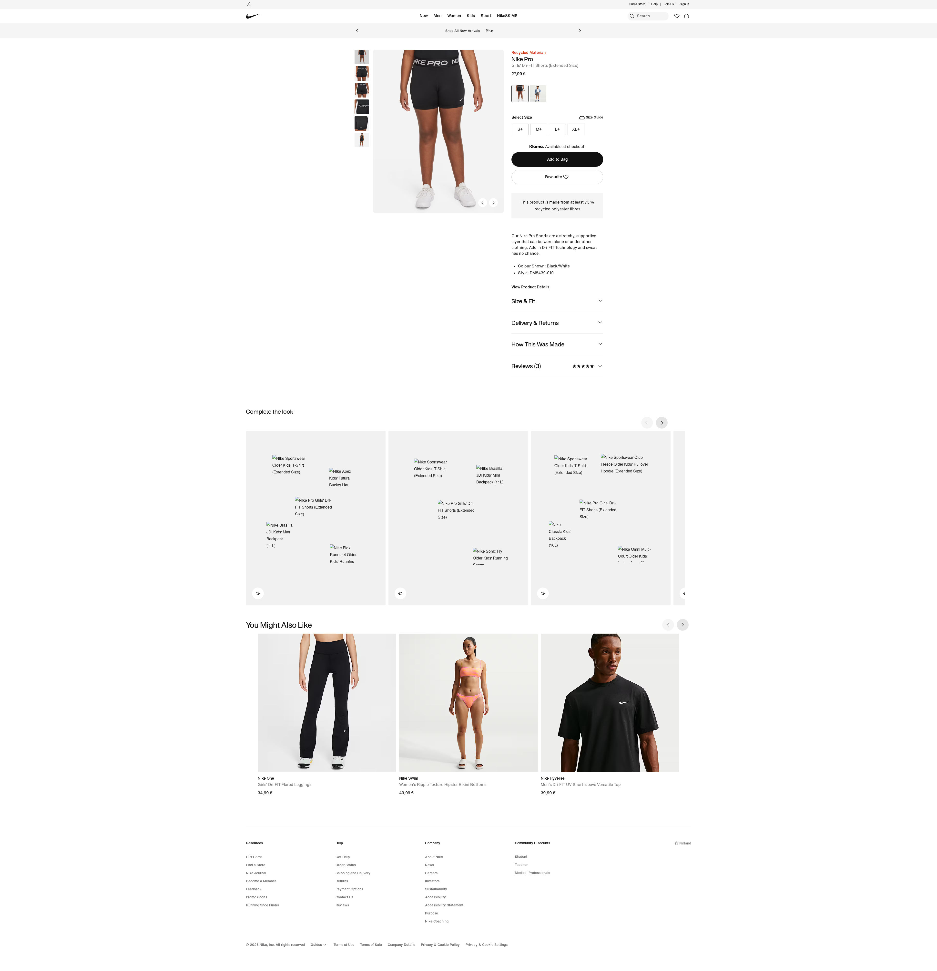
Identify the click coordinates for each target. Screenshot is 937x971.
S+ (520, 129)
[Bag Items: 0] (686, 16)
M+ (539, 129)
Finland (685, 843)
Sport (486, 16)
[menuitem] (659, 4)
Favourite (553, 177)
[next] (662, 423)
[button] (362, 73)
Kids (471, 16)
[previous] (647, 423)
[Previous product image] (482, 202)
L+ (557, 129)
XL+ (576, 129)
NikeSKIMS (507, 16)
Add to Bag (557, 159)
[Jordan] (249, 4)
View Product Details (530, 287)
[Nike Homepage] (253, 16)
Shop (489, 30)
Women (454, 16)
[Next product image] (493, 202)
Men (437, 16)
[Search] (632, 16)
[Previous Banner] (357, 31)
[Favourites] (676, 16)
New (424, 16)
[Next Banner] (580, 31)
